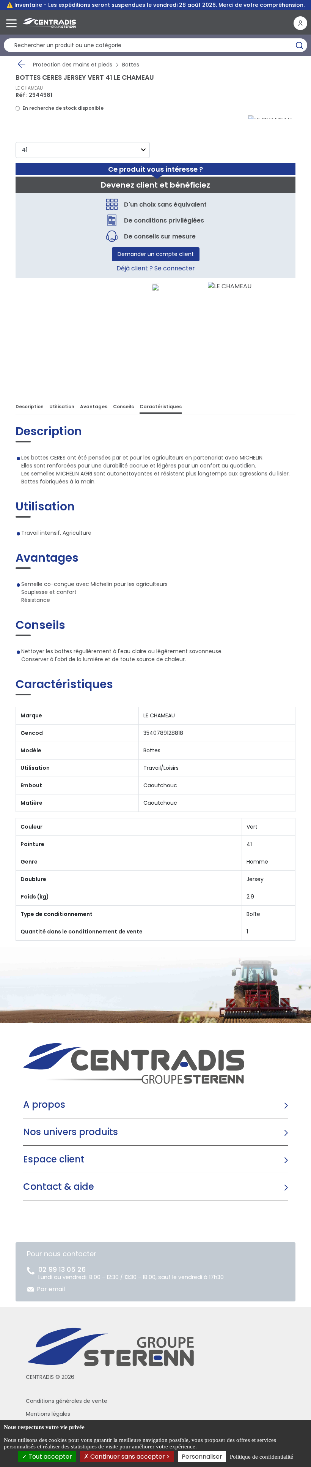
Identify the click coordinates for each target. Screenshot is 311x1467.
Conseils (123, 406)
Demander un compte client (156, 254)
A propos (44, 1104)
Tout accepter (49, 1456)
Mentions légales (48, 1414)
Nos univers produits (70, 1132)
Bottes (130, 64)
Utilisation (61, 406)
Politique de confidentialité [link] (261, 1457)
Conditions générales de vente (66, 1401)
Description (30, 406)
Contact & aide (58, 1186)
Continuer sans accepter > (129, 1456)
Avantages (93, 406)
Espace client (54, 1159)
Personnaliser (202, 1456)
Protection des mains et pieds (72, 64)
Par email (51, 1289)
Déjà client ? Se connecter (155, 268)
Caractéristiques (161, 406)
